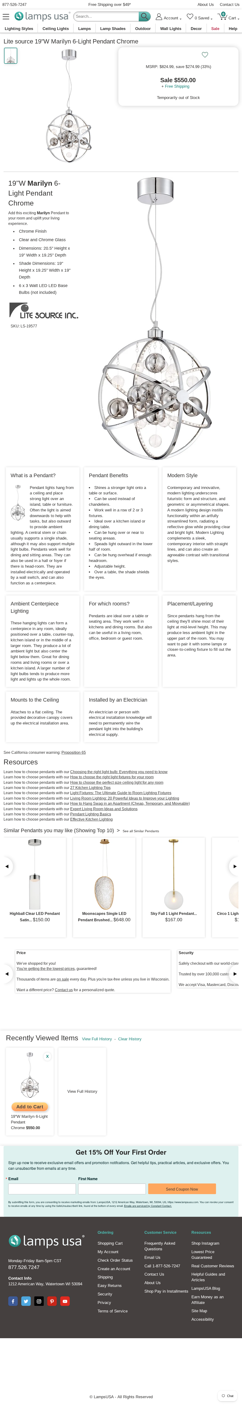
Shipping (105, 1277)
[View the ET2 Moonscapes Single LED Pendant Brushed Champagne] (104, 874)
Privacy (104, 1302)
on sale (63, 979)
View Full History (97, 1039)
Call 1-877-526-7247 (162, 1266)
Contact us (64, 990)
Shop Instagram (205, 1243)
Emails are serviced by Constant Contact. (148, 1206)
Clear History (130, 1039)
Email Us (152, 1257)
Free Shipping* (109, 4)
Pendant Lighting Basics (90, 814)
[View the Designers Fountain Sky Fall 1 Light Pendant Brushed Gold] (173, 874)
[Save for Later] (204, 55)
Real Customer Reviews (212, 1266)
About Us (206, 4)
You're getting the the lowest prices (46, 969)
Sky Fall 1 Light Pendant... (174, 914)
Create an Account (114, 1269)
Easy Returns (110, 1285)
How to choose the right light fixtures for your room (112, 777)
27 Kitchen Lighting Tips (90, 788)
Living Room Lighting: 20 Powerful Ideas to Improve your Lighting (124, 798)
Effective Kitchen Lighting (91, 819)
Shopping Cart (110, 1243)
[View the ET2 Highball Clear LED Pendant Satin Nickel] (34, 874)
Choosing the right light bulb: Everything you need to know (119, 772)
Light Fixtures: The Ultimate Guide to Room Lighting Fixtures (120, 793)
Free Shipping (177, 86)
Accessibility (202, 1319)
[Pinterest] (52, 1301)
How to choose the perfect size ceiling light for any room (116, 782)
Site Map (199, 1311)
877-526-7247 (14, 4)
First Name (88, 1179)
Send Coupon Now (182, 1189)
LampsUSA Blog (205, 1288)
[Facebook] (13, 1301)
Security (105, 1294)
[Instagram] (39, 1301)
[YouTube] (65, 1301)
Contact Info (19, 1278)
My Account (108, 1252)
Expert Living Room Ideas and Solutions (104, 809)
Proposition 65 (73, 752)
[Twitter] (26, 1301)
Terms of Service (113, 1311)
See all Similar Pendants (141, 831)
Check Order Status (115, 1260)
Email (13, 1179)
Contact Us (230, 4)
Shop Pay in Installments (166, 1291)
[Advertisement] (121, 1354)
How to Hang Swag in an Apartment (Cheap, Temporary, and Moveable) (130, 804)
